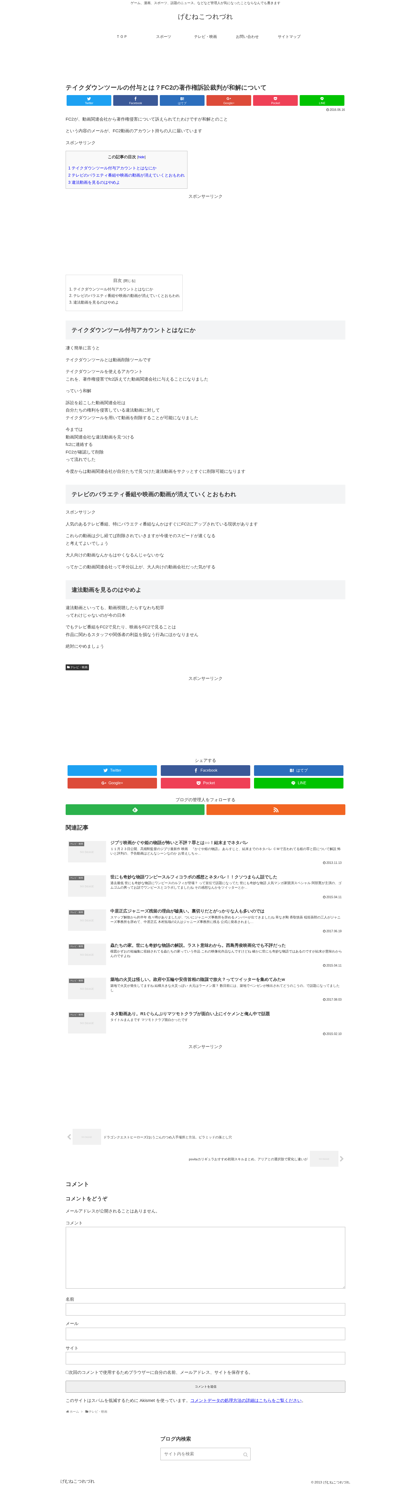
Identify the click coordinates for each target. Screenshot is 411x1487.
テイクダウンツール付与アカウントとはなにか (112, 168)
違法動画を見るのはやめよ (94, 182)
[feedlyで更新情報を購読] (135, 809)
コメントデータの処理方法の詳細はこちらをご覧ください (246, 1400)
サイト (72, 1348)
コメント (74, 1223)
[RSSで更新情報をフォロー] (275, 809)
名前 (70, 1299)
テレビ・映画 (79, 667)
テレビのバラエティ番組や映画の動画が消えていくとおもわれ (126, 175)
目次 (117, 280)
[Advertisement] (205, 65)
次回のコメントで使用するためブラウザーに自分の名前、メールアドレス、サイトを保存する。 (161, 1372)
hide (141, 157)
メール (72, 1323)
